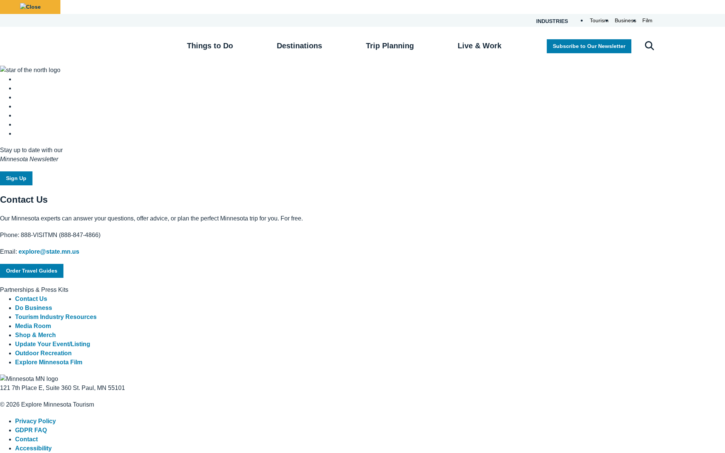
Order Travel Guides (31, 271)
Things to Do (210, 46)
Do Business (33, 308)
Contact (26, 439)
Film (647, 20)
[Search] (649, 46)
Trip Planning (390, 46)
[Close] (30, 7)
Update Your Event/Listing (52, 344)
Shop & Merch (35, 335)
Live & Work (479, 46)
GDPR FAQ (31, 430)
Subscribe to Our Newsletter (589, 46)
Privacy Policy (35, 421)
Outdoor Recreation (43, 353)
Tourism (599, 20)
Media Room (33, 326)
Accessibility (33, 448)
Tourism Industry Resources (56, 317)
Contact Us (31, 299)
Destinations (299, 46)
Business (625, 20)
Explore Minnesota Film (48, 362)
